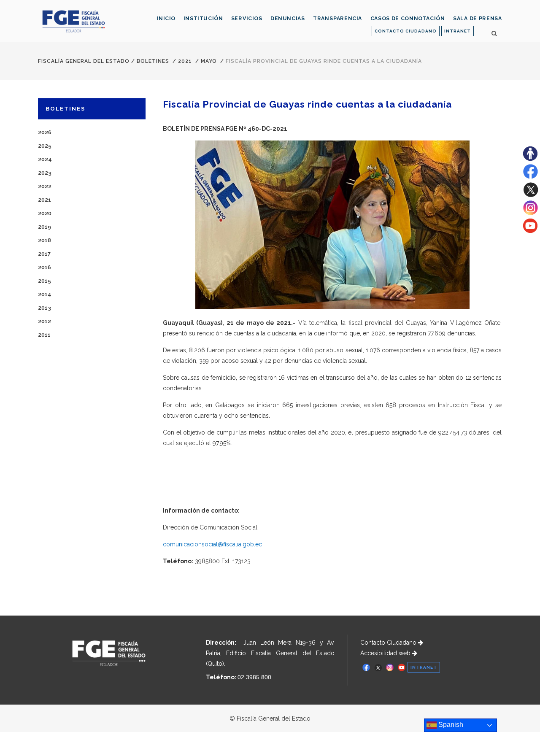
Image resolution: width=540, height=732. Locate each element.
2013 (44, 308)
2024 (45, 159)
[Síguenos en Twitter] (530, 195)
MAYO (209, 61)
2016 (44, 267)
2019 (44, 227)
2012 (44, 321)
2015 (44, 281)
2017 (44, 254)
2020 (44, 213)
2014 (44, 294)
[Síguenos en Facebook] (530, 176)
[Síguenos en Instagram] (530, 213)
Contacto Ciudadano (389, 642)
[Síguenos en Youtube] (530, 230)
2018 (44, 240)
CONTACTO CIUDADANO (406, 31)
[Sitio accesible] (530, 158)
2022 (44, 186)
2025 (44, 146)
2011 (44, 335)
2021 (185, 61)
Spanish (450, 724)
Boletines (153, 61)
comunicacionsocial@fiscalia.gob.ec (212, 544)
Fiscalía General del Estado (84, 61)
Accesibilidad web (386, 653)
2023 (44, 173)
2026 (44, 132)
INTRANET (457, 31)
